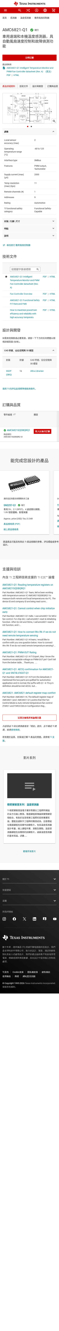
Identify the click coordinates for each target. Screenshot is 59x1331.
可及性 (5, 972)
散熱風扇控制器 (41, 18)
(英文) (48, 71)
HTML (16, 75)
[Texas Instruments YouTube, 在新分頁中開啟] (55, 920)
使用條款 (15, 730)
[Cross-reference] (28, 10)
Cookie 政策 (18, 972)
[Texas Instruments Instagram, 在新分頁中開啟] (4, 920)
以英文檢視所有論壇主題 (29, 718)
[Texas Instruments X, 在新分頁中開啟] (24, 920)
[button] (5, 10)
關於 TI (5, 879)
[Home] (29, 4)
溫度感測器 (25, 18)
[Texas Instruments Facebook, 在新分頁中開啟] (14, 920)
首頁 (4, 18)
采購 (4, 901)
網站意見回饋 (29, 976)
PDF (9, 75)
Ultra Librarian (37, 371)
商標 (17, 976)
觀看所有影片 (29, 851)
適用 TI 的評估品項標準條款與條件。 (19, 388)
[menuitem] (19, 10)
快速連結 (6, 890)
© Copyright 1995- (13, 983)
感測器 (13, 18)
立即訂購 (29, 57)
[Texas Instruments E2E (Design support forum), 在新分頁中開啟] (44, 920)
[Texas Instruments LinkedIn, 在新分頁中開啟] (34, 920)
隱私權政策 (32, 972)
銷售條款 (46, 972)
